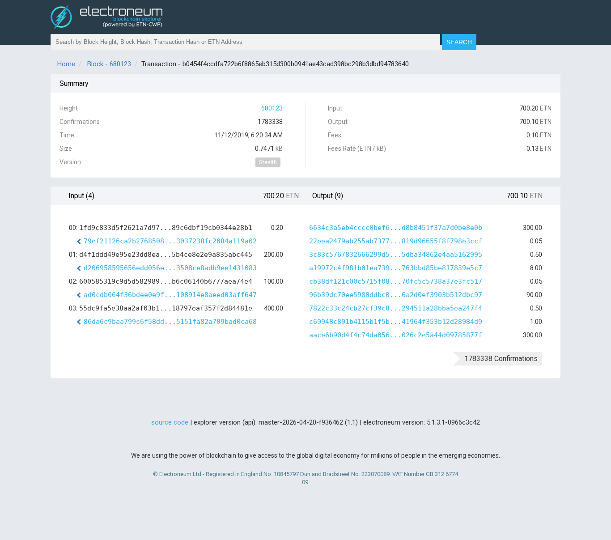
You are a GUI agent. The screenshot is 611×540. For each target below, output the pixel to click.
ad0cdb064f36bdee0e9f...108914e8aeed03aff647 (170, 295)
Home (66, 64)
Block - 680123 (109, 64)
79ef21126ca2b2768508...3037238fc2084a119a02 (170, 241)
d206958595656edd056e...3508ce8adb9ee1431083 (170, 268)
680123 (272, 108)
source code (169, 422)
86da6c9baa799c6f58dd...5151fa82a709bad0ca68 (170, 322)
